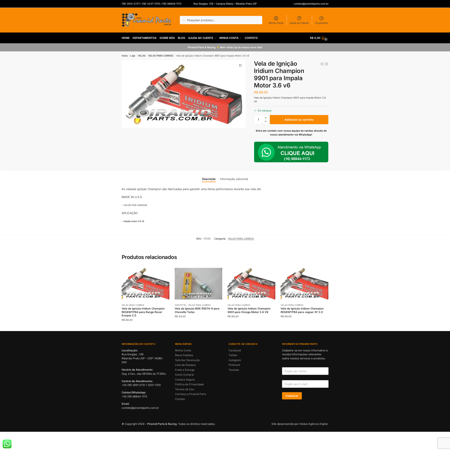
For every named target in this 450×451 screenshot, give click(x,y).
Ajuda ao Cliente (299, 22)
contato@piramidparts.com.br (311, 3)
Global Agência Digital (314, 424)
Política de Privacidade (189, 384)
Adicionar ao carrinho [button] (145, 326)
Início (125, 55)
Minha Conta (276, 22)
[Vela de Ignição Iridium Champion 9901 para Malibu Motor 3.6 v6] (322, 64)
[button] (240, 65)
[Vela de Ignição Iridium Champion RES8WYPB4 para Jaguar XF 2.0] (304, 284)
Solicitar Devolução (187, 360)
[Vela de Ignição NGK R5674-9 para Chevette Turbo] (198, 284)
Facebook (235, 350)
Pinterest (234, 365)
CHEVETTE (180, 305)
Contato (180, 399)
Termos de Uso (184, 389)
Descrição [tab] (209, 179)
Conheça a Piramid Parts (190, 394)
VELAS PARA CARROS (160, 55)
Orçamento (321, 22)
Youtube (234, 370)
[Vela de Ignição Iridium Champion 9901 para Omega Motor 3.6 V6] (326, 64)
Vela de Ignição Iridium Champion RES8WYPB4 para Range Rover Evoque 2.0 (143, 312)
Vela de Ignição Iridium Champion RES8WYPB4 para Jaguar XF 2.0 (302, 310)
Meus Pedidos (184, 355)
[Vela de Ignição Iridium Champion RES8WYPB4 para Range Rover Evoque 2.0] (145, 284)
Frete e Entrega (184, 370)
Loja (132, 55)
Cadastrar (292, 395)
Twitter (233, 355)
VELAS (142, 55)
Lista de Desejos (185, 365)
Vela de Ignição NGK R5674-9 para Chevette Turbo (197, 310)
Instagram (235, 360)
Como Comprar (184, 374)
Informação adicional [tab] (234, 179)
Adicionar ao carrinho (299, 119)
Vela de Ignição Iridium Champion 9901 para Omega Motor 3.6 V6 (249, 310)
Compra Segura (185, 379)
